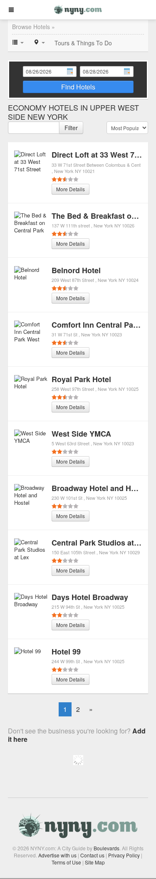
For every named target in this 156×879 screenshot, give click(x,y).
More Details (70, 189)
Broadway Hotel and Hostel (100, 488)
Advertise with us (57, 855)
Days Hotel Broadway (90, 597)
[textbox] (33, 127)
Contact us (92, 855)
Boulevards (106, 848)
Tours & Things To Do (83, 43)
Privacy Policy (124, 855)
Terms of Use (66, 862)
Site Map (95, 862)
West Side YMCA (81, 433)
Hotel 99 (66, 651)
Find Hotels (78, 86)
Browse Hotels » (33, 26)
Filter (71, 127)
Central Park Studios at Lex (100, 542)
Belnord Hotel (76, 270)
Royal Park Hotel (81, 379)
